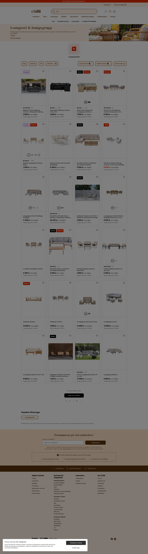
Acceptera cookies (76, 543)
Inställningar (76, 548)
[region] (45, 545)
